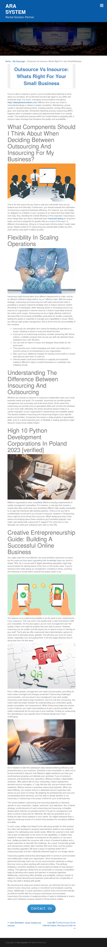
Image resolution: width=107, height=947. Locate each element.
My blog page (19, 61)
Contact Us (41, 909)
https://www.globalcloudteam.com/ (22, 102)
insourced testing (55, 218)
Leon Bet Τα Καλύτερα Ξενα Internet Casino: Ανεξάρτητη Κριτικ (59, 924)
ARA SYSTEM (15, 8)
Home (8, 61)
